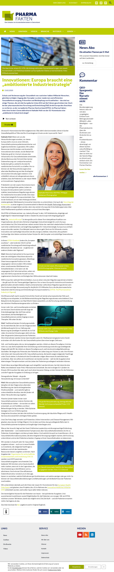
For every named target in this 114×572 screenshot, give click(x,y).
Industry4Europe (15, 219)
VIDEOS (34, 31)
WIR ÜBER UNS (59, 3)
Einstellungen (17, 568)
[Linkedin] (105, 3)
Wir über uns (45, 540)
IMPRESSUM (86, 3)
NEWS (12, 31)
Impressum (45, 553)
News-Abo (44, 535)
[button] (44, 511)
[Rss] (86, 535)
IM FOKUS (57, 31)
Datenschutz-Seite (54, 570)
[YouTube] (96, 3)
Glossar (43, 544)
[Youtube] (80, 535)
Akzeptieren (76, 567)
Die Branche (7, 544)
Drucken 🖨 (8, 124)
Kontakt (43, 548)
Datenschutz (45, 557)
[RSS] (101, 3)
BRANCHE (45, 31)
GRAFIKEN (22, 31)
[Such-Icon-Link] (110, 3)
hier (18, 505)
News (5, 535)
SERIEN (70, 31)
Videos (5, 549)
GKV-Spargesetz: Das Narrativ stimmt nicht (86, 94)
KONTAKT (73, 3)
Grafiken (6, 540)
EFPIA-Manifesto (13, 240)
